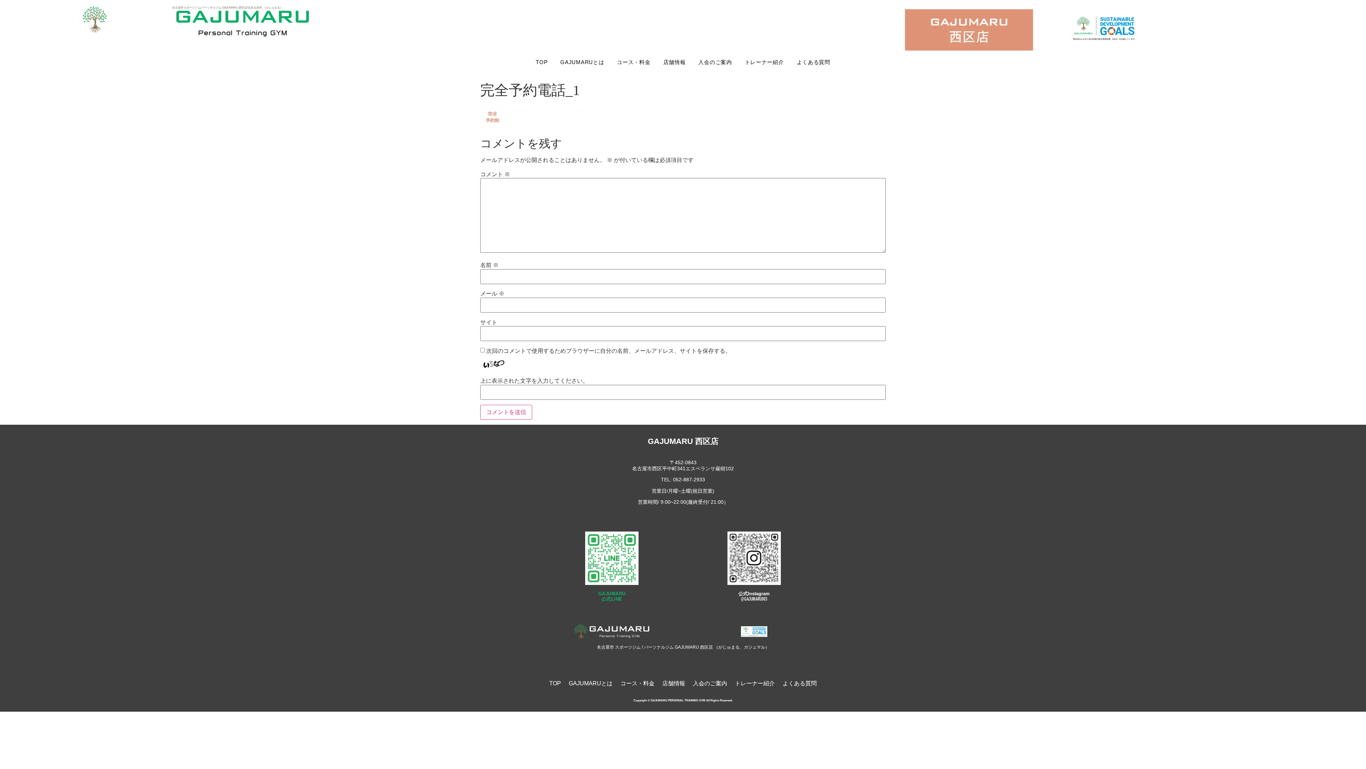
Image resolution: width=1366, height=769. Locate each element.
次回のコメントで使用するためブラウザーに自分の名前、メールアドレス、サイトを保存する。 (608, 351)
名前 (489, 265)
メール (492, 294)
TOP (541, 62)
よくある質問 (813, 62)
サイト (488, 322)
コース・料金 (633, 62)
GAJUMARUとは (582, 62)
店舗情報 (674, 62)
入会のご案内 (715, 62)
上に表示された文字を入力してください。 (534, 381)
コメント (495, 174)
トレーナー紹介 (764, 62)
